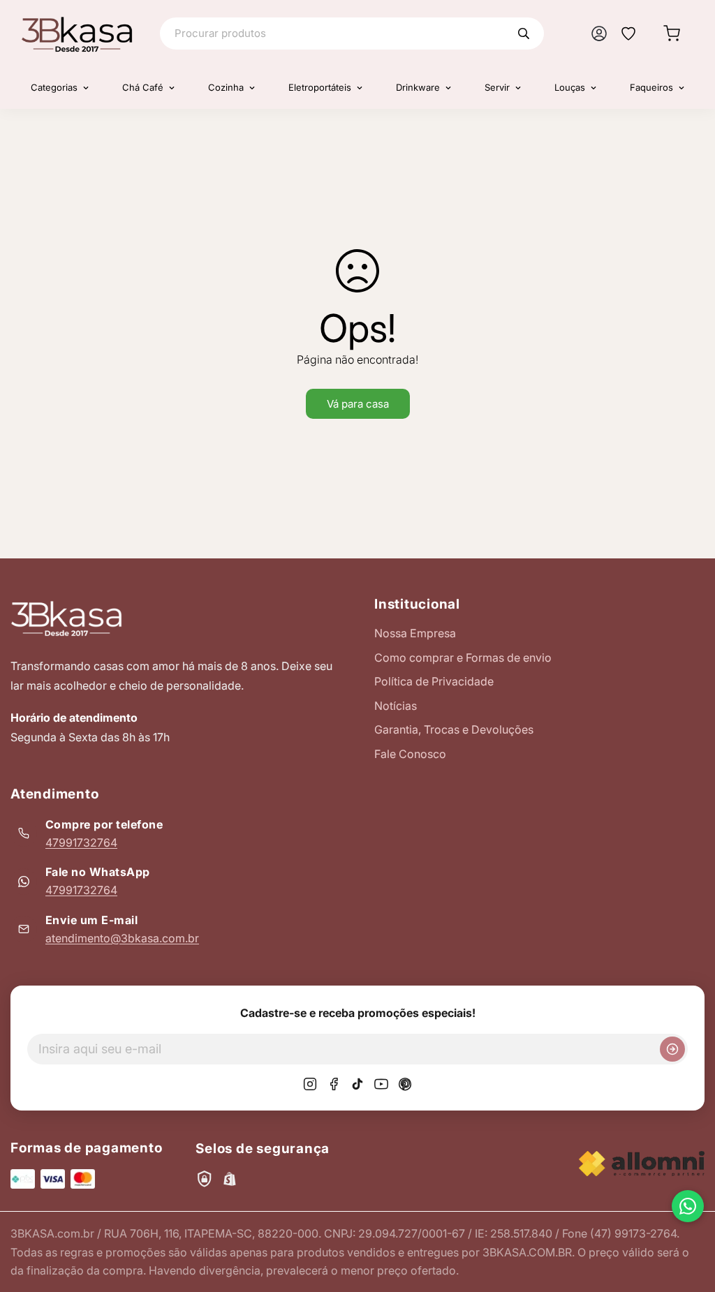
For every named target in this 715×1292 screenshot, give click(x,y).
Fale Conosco (410, 754)
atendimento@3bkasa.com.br (122, 938)
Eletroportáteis (319, 87)
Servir (497, 87)
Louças (569, 87)
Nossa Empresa (415, 633)
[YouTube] (381, 1084)
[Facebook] (334, 1084)
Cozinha (226, 87)
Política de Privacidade (434, 681)
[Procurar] (523, 33)
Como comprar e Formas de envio (463, 657)
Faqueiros (651, 87)
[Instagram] (310, 1084)
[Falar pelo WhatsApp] (688, 1206)
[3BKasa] (77, 33)
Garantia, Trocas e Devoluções (453, 729)
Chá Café (142, 87)
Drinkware (418, 87)
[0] (671, 33)
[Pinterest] (405, 1084)
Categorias (54, 87)
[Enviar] (672, 1049)
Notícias (395, 706)
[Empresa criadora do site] (642, 1164)
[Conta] (599, 33)
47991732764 (81, 842)
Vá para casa (358, 403)
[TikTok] (357, 1084)
